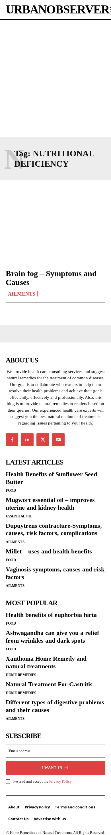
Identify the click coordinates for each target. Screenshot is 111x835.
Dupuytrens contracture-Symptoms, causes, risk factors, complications (54, 529)
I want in (52, 768)
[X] (42, 439)
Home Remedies (21, 675)
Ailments (21, 293)
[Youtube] (58, 439)
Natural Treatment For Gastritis (49, 684)
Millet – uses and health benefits (49, 551)
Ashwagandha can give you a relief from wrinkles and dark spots (52, 636)
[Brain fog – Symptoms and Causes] (55, 234)
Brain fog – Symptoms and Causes (51, 278)
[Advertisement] (55, 78)
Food (11, 490)
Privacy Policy (60, 781)
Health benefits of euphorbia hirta (51, 614)
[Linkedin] (27, 439)
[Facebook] (12, 439)
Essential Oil (19, 516)
